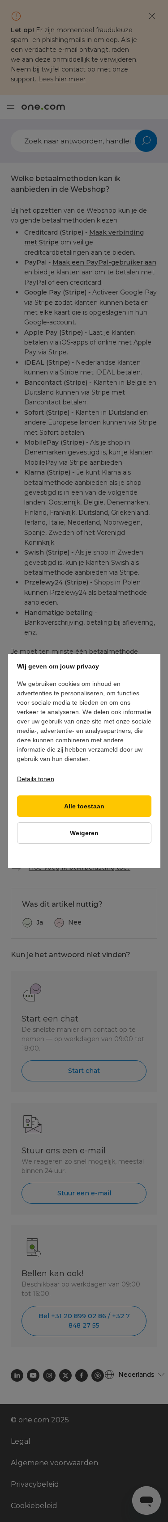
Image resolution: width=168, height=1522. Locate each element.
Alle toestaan (84, 806)
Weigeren (84, 833)
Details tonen (35, 778)
